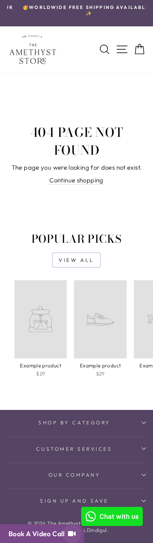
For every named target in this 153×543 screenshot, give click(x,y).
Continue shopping (76, 180)
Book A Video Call (38, 533)
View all (76, 260)
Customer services (74, 449)
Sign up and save (74, 501)
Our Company (74, 475)
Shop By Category (74, 422)
